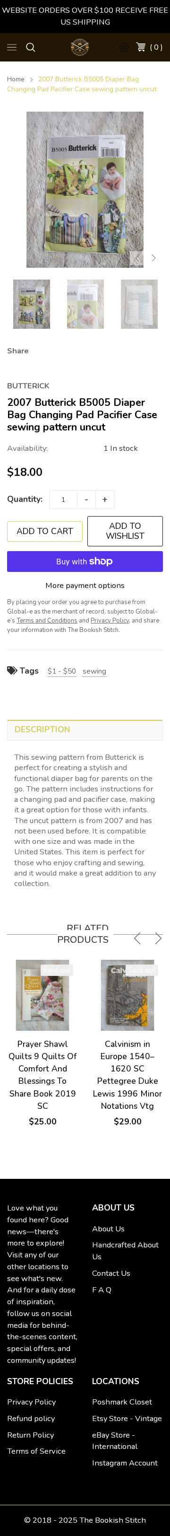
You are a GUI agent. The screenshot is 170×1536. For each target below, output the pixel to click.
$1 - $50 (62, 671)
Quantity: (24, 499)
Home (16, 79)
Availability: (27, 448)
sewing (94, 671)
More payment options (85, 585)
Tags (28, 670)
